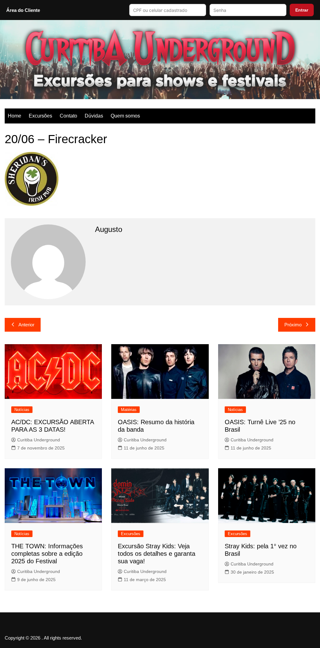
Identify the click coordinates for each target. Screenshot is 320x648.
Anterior (26, 324)
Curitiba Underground (38, 439)
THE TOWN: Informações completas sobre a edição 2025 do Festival (47, 554)
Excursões (40, 115)
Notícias (21, 409)
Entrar (301, 10)
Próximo (293, 324)
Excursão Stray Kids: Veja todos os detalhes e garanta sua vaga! (156, 554)
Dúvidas (94, 115)
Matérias (129, 409)
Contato (68, 115)
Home (14, 115)
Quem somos (125, 115)
